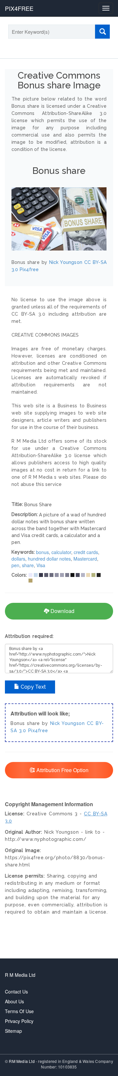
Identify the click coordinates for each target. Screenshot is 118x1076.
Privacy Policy (19, 1021)
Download (61, 611)
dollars (18, 558)
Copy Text (32, 687)
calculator (61, 552)
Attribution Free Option (61, 770)
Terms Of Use (19, 1011)
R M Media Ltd (20, 975)
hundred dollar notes (49, 558)
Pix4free (38, 730)
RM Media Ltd (22, 1061)
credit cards (86, 552)
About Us (14, 1001)
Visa (40, 565)
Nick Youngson (67, 723)
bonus (42, 552)
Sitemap (13, 1031)
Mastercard (85, 558)
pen (15, 565)
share (28, 565)
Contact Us (16, 991)
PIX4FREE (19, 8)
